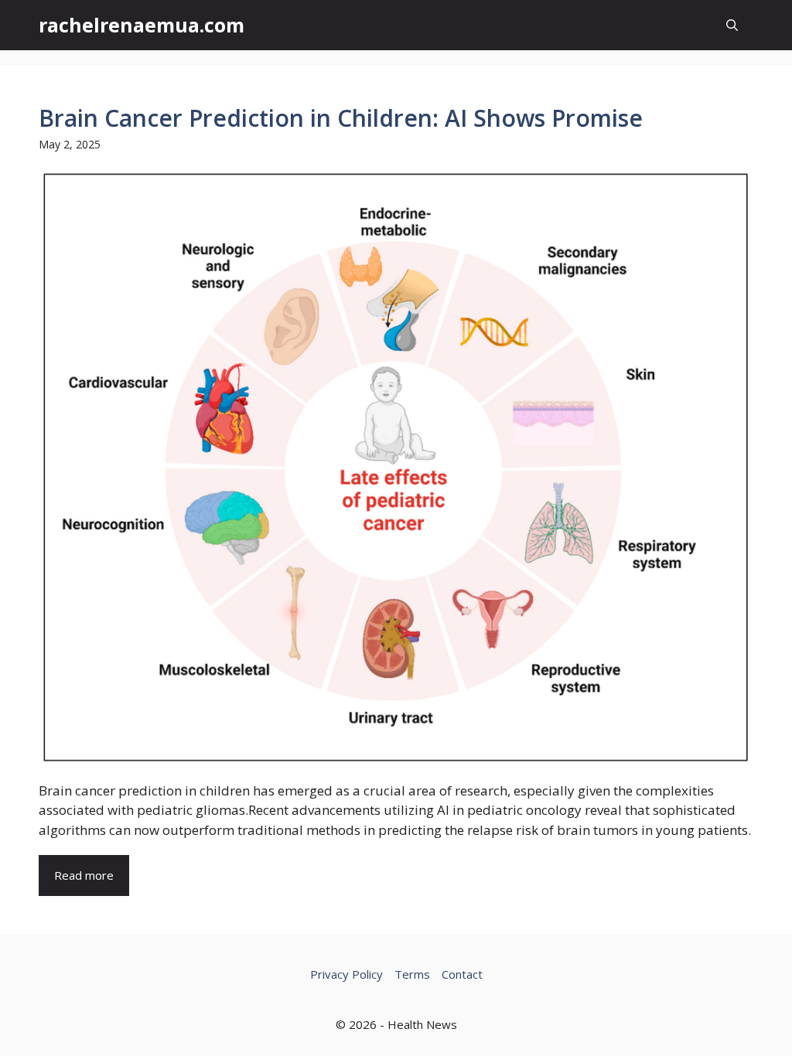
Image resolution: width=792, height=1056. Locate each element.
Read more (84, 875)
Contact (462, 974)
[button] (732, 25)
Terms (412, 974)
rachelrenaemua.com (141, 25)
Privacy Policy (346, 974)
